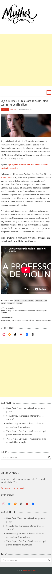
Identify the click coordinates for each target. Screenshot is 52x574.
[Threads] (33, 335)
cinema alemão (27, 301)
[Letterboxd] (9, 335)
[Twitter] (9, 504)
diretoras (39, 301)
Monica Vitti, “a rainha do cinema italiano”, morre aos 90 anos (26, 321)
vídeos (4, 109)
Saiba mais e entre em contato (13, 488)
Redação (13, 109)
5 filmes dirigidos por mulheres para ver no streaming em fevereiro (24, 312)
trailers (19, 303)
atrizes (17, 301)
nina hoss (11, 303)
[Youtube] (21, 335)
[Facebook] (27, 335)
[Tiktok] (15, 335)
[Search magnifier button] (49, 457)
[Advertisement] (26, 60)
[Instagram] (4, 335)
